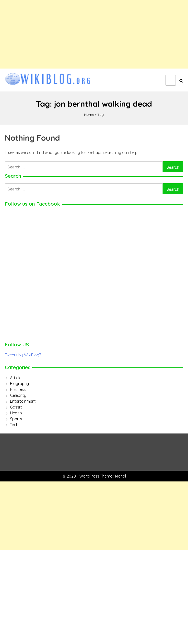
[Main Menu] (170, 80)
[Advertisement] (94, 34)
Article (15, 377)
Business (18, 389)
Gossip (16, 407)
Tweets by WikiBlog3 (23, 354)
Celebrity (18, 395)
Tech (14, 424)
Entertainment (23, 401)
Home (89, 114)
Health (16, 412)
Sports (16, 418)
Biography (19, 383)
